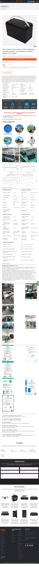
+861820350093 (33, 451)
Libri (12, 533)
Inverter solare (20, 534)
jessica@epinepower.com (14, 451)
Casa (12, 532)
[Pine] (38, 282)
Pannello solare (20, 543)
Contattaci (13, 541)
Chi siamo (13, 538)
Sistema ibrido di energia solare (20, 546)
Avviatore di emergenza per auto (20, 540)
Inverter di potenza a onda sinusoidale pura (20, 554)
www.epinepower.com (23, 451)
